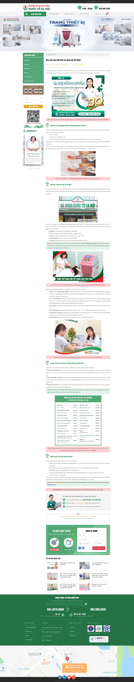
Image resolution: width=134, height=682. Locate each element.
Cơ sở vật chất (84, 14)
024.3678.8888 (55, 609)
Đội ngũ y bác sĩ (69, 14)
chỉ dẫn (97, 14)
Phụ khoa (26, 64)
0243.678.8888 (87, 500)
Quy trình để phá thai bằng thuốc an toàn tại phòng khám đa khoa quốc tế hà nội (68, 575)
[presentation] (3, 35)
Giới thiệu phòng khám (31, 627)
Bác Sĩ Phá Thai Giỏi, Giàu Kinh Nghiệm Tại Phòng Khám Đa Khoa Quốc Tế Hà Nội (68, 586)
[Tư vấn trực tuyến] (80, 503)
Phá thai (26, 72)
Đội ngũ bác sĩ (29, 631)
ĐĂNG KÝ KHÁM (33, 106)
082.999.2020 (98, 609)
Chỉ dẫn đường (29, 639)
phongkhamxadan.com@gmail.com (53, 631)
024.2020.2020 (96, 500)
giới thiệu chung (54, 14)
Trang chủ (49, 54)
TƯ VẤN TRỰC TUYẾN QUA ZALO (33, 123)
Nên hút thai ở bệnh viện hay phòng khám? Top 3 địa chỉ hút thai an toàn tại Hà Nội (100, 575)
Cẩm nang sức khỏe (29, 81)
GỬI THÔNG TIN (98, 548)
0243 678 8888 (48, 636)
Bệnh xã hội (27, 68)
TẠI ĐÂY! (93, 450)
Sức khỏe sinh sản (28, 76)
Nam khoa (26, 60)
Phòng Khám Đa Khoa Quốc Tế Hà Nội (54, 627)
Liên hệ (27, 635)
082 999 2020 (104, 7)
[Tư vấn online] (79, 548)
